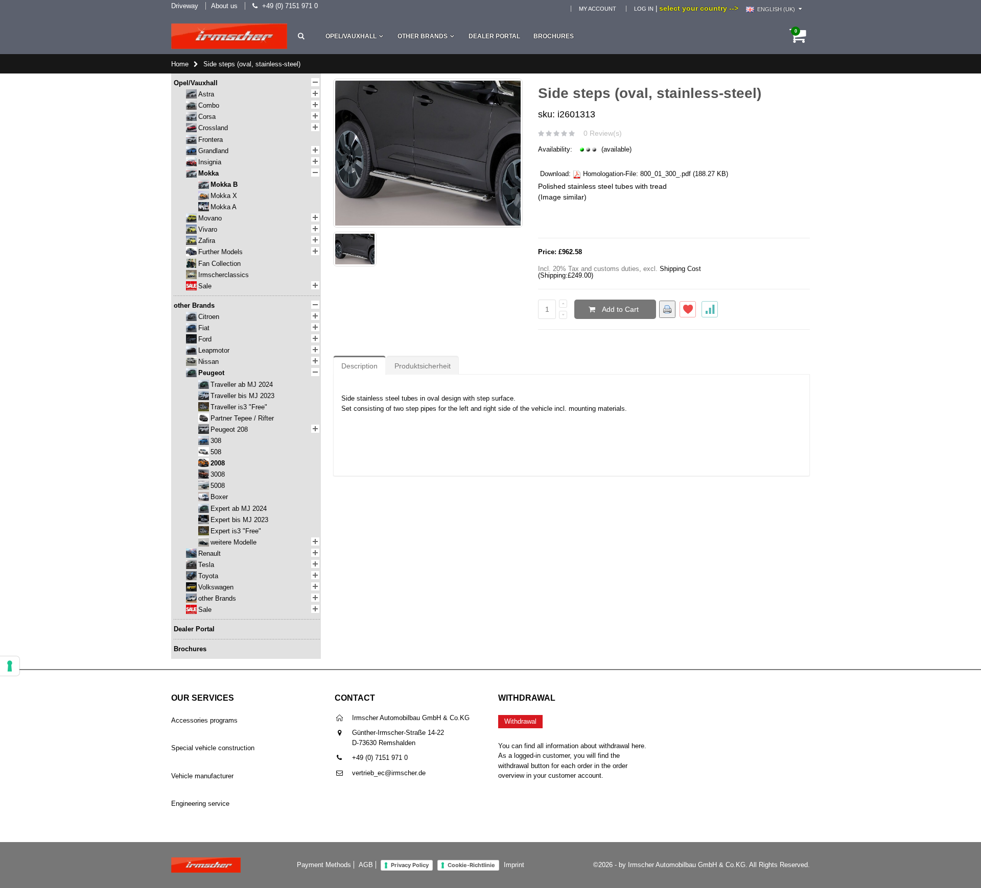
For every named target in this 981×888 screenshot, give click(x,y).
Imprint (514, 865)
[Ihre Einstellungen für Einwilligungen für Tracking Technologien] (9, 666)
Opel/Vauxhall (351, 36)
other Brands (423, 36)
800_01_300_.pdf (665, 174)
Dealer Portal (494, 36)
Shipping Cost (680, 269)
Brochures (553, 36)
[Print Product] (667, 309)
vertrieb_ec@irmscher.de (389, 773)
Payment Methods (324, 865)
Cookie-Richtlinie (471, 865)
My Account (597, 9)
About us (224, 6)
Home (180, 64)
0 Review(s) (602, 133)
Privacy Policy (410, 865)
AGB (366, 865)
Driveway (184, 6)
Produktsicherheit (422, 366)
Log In (643, 9)
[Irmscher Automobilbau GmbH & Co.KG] (229, 36)
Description (359, 366)
